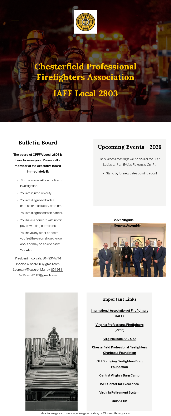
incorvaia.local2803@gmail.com (38, 264)
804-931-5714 (52, 258)
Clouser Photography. (116, 413)
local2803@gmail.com (41, 275)
